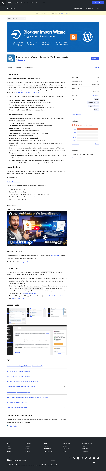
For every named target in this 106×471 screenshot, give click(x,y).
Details (10, 67)
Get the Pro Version (13, 182)
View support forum (77, 158)
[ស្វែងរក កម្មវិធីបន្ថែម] (24, 18)
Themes (28, 446)
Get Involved (66, 443)
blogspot (91, 106)
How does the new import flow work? (18, 371)
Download (95, 58)
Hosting (9, 448)
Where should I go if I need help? (17, 407)
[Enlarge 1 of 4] (23, 310)
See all (97, 144)
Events (65, 446)
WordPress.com (87, 443)
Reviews (19, 67)
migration (96, 109)
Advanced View (76, 114)
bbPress (85, 448)
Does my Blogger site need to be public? (19, 376)
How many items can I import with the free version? (22, 381)
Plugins (27, 448)
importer (96, 106)
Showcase (28, 443)
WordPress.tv (48, 451)
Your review (75, 144)
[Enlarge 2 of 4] (44, 310)
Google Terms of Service (56, 296)
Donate (66, 448)
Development (29, 67)
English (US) (96, 95)
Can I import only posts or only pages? (18, 392)
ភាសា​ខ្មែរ (24, 460)
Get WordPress (98, 3)
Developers (47, 448)
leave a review (54, 255)
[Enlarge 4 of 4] (65, 327)
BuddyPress (86, 451)
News (8, 446)
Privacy (9, 451)
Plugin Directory (11, 8)
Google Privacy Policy (18, 298)
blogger (97, 99)
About (8, 443)
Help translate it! (65, 13)
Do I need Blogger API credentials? (17, 402)
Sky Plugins (21, 60)
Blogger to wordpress (93, 102)
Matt (84, 446)
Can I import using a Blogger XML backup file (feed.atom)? (24, 366)
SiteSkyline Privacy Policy (29, 293)
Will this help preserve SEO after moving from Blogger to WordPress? (28, 397)
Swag (65, 451)
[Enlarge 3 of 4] (65, 310)
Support (97, 67)
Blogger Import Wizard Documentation (27, 92)
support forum (26, 262)
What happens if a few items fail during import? (21, 387)
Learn (45, 443)
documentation (42, 262)
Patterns (28, 451)
